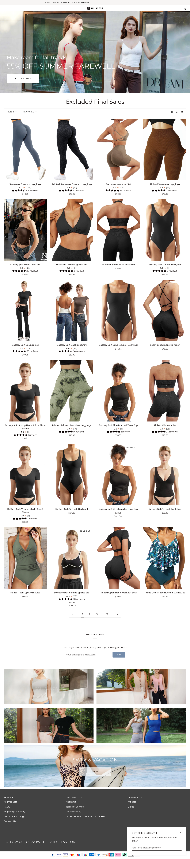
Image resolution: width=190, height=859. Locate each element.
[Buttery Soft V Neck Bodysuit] (164, 230)
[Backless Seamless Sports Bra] (118, 230)
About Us (71, 802)
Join (119, 655)
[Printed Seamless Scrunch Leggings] (71, 149)
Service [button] (8, 797)
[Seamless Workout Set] (118, 149)
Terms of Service (75, 806)
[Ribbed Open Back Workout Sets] (118, 558)
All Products (10, 802)
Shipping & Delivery (14, 811)
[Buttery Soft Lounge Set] (25, 310)
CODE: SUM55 (23, 78)
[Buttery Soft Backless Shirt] (71, 310)
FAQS (7, 806)
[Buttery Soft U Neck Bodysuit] (71, 474)
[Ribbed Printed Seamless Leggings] (71, 391)
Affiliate (132, 802)
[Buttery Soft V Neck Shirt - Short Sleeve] (25, 474)
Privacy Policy (73, 811)
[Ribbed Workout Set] (164, 391)
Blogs (131, 806)
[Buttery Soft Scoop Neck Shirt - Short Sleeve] (25, 391)
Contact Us (10, 821)
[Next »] (117, 614)
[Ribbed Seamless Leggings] (164, 149)
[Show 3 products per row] (177, 111)
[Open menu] (8, 8)
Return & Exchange (14, 816)
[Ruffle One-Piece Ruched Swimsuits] (164, 558)
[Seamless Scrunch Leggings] (25, 149)
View (95, 771)
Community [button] (135, 797)
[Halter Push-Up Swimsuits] (25, 558)
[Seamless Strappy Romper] (164, 310)
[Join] (178, 847)
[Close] (182, 831)
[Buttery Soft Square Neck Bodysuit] (118, 310)
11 (107, 614)
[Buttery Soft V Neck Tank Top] (164, 474)
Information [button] (74, 797)
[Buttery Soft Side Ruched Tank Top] (118, 391)
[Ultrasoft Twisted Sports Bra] (71, 230)
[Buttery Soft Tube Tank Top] (25, 230)
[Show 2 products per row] (172, 111)
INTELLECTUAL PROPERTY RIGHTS (86, 816)
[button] (19, 190)
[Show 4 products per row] (183, 111)
